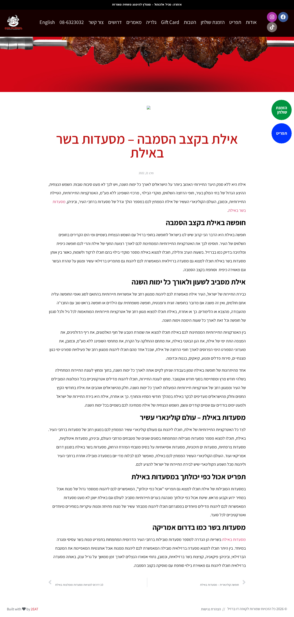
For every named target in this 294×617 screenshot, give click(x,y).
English (47, 22)
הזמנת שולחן (213, 22)
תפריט (235, 22)
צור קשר (96, 22)
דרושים (115, 22)
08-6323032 (71, 22)
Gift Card (170, 22)
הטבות (190, 22)
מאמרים (133, 22)
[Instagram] (272, 17)
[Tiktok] (272, 27)
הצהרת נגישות (211, 609)
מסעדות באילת (234, 539)
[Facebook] (283, 17)
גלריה (151, 22)
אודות (251, 22)
